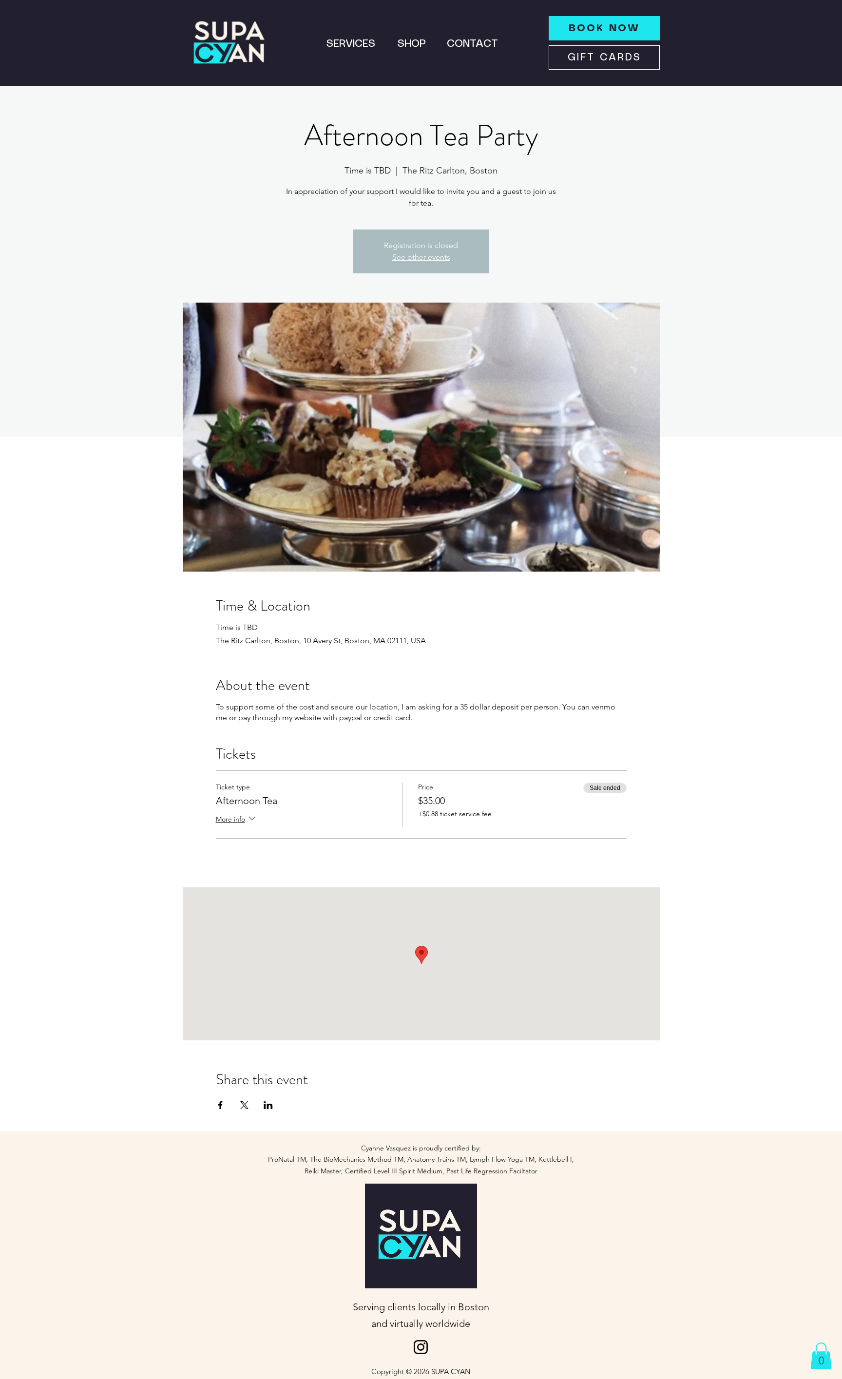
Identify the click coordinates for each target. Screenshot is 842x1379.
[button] (821, 1355)
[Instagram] (420, 1347)
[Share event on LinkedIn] (268, 1105)
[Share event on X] (244, 1105)
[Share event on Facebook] (220, 1105)
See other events (421, 257)
